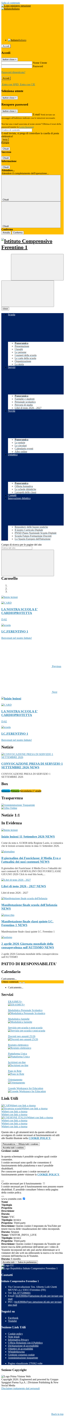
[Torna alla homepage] (32, 244)
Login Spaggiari (26, 127)
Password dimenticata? (13, 72)
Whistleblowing (16, 1351)
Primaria (15, 790)
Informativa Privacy (18, 1339)
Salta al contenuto (10, 2)
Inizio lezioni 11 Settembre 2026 (28, 836)
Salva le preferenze (27, 1262)
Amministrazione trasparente (23, 1357)
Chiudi (6, 149)
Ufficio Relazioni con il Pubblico (25, 1342)
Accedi (6, 46)
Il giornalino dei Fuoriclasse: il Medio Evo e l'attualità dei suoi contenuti (31, 859)
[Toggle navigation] (27, 293)
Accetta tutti (13, 1147)
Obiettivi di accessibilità (20, 1348)
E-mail (36, 114)
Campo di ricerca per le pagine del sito (21, 544)
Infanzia (5, 790)
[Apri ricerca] (37, 267)
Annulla (6, 232)
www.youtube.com (11, 1198)
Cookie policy (15, 1333)
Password (38, 66)
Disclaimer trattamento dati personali (20, 1388)
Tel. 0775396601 (22, 1292)
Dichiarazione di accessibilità (23, 1345)
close (5, 308)
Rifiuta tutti (28, 1144)
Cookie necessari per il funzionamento (21, 1183)
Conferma (17, 232)
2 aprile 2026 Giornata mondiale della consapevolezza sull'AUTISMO (27, 945)
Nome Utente (40, 62)
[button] (31, 666)
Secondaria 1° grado (30, 790)
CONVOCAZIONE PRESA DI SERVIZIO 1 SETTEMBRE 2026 (32, 765)
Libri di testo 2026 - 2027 (23, 886)
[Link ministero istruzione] (16, 5)
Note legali (14, 1336)
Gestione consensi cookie (21, 1354)
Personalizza (9, 1144)
